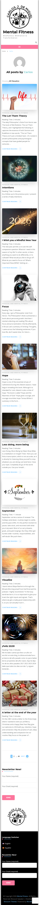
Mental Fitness (18, 31)
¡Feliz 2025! (8, 646)
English (7, 843)
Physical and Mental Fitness (15, 113)
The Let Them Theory (14, 115)
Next (23, 756)
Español (8, 848)
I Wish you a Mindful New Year (19, 240)
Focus (5, 306)
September (8, 510)
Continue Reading (9, 149)
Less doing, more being (15, 444)
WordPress (31, 901)
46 (19, 756)
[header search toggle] (36, 42)
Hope (5, 375)
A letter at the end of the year (19, 712)
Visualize (7, 580)
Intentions (8, 187)
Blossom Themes (10, 901)
